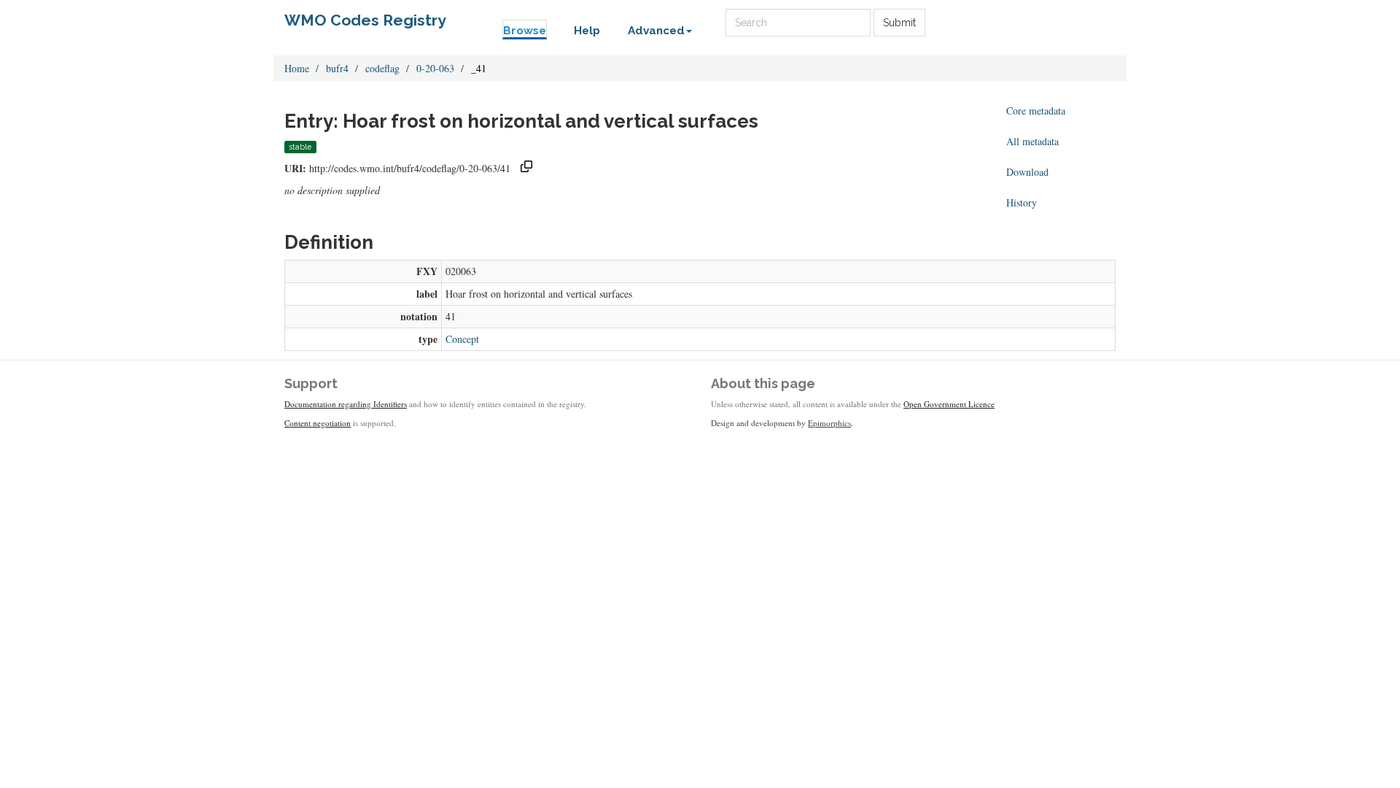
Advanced (656, 30)
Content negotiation (317, 422)
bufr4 (337, 68)
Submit (899, 22)
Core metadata (1035, 110)
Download (1027, 172)
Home (296, 68)
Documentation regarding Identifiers (345, 403)
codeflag (382, 68)
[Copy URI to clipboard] (526, 168)
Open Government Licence (949, 403)
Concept (462, 339)
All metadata (1032, 141)
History (1021, 202)
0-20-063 (435, 68)
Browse (524, 30)
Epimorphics (829, 422)
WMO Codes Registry (365, 20)
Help (587, 30)
